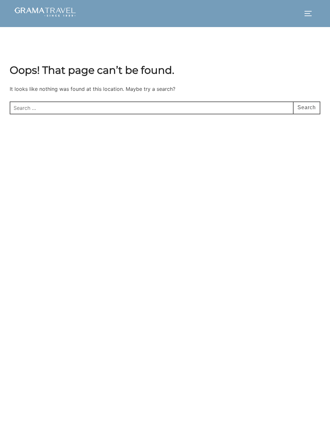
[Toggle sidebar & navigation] (310, 13)
